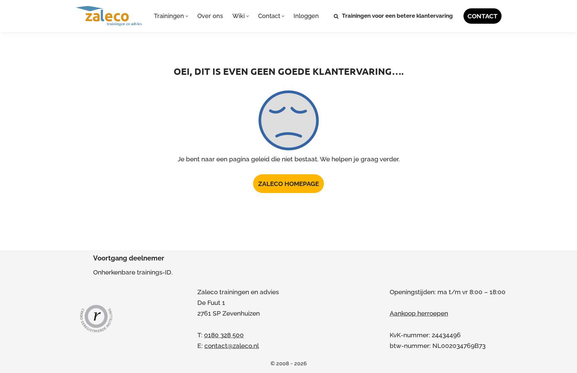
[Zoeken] (336, 16)
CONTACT (482, 16)
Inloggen (306, 15)
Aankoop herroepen (419, 313)
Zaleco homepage (288, 183)
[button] (187, 16)
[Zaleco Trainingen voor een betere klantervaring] (109, 16)
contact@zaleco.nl (231, 345)
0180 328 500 (224, 335)
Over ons (210, 15)
